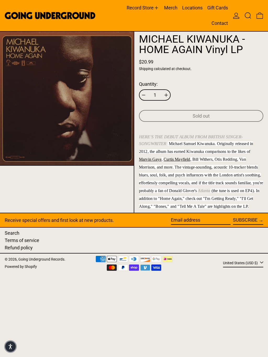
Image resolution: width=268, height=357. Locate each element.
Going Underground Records (41, 259)
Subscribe (245, 220)
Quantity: (148, 84)
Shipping (146, 69)
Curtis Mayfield (177, 159)
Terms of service (22, 240)
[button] (248, 15)
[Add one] (166, 95)
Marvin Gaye (150, 159)
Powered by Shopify (21, 266)
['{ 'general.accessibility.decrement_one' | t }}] (144, 95)
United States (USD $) (241, 263)
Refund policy (19, 247)
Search (12, 233)
